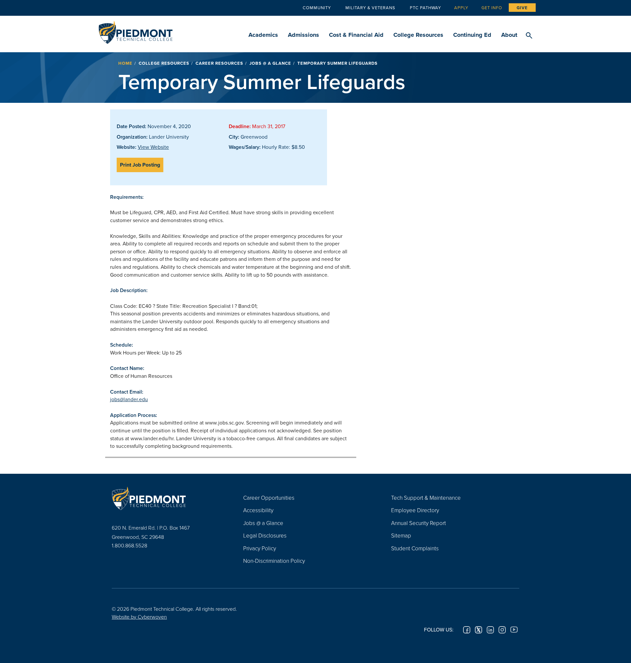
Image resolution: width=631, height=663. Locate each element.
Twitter (478, 629)
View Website (153, 146)
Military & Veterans (370, 8)
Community (317, 8)
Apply (461, 8)
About (509, 35)
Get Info (491, 8)
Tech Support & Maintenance (426, 497)
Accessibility (258, 510)
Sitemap (401, 535)
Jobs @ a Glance (270, 63)
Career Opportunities (268, 497)
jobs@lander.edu (129, 399)
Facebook (466, 629)
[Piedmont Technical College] (167, 498)
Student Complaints (415, 548)
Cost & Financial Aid (356, 35)
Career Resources (219, 63)
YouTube (514, 629)
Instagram (502, 629)
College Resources (418, 35)
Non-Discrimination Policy (274, 560)
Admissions (303, 35)
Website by (139, 616)
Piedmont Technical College (136, 30)
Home (125, 63)
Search (529, 35)
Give (522, 8)
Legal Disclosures (265, 535)
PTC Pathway (425, 8)
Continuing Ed (472, 35)
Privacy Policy (259, 548)
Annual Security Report (418, 523)
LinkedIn (490, 629)
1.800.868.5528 (129, 545)
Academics (263, 35)
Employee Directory (415, 510)
